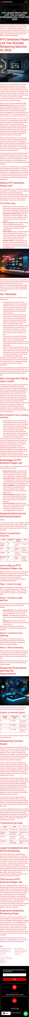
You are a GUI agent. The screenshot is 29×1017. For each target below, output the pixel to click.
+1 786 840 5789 (14, 1009)
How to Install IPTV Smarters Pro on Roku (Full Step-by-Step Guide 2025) (20, 950)
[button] (25, 1013)
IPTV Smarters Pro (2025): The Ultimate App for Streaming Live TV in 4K (6, 950)
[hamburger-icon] (26, 2)
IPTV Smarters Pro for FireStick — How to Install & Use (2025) (6, 958)
